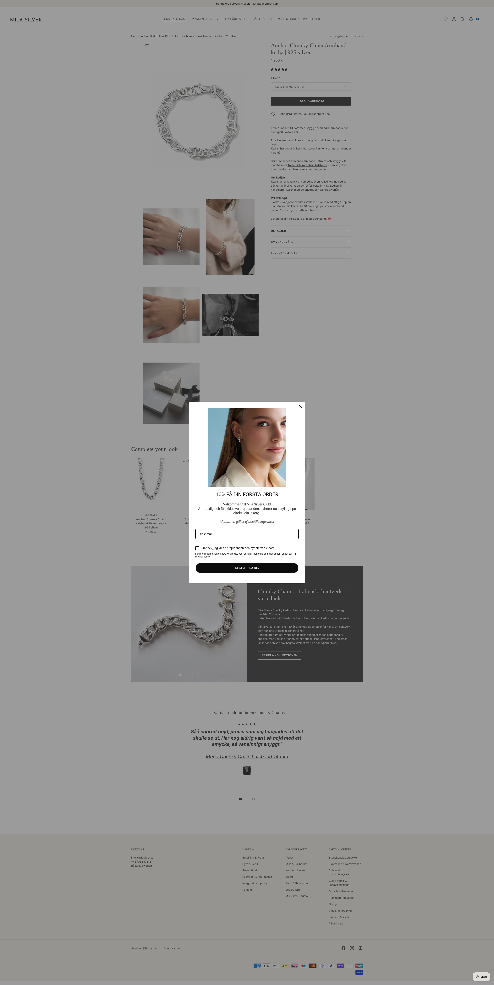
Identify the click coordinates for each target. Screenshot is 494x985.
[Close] (300, 406)
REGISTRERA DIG (247, 568)
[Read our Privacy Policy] (296, 554)
